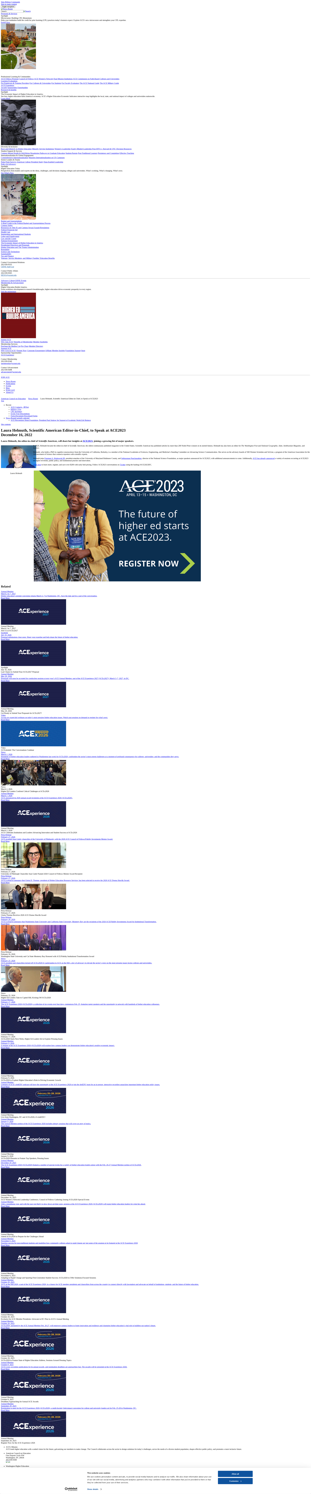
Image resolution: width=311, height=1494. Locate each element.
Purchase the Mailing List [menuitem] (11, 346)
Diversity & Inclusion (9, 147)
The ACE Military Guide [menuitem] (109, 83)
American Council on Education (13, 399)
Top (2, 401)
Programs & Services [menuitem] (9, 14)
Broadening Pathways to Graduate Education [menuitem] (47, 153)
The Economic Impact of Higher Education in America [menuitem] (22, 243)
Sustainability (6, 254)
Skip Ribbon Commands (10, 2)
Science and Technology (10, 252)
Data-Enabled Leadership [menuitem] (53, 162)
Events (8, 386)
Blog (8, 388)
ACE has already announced (264, 458)
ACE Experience (7, 85)
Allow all (235, 1474)
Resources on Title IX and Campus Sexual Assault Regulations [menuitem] (25, 228)
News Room (11, 381)
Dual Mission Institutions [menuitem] (63, 79)
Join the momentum (8, 291)
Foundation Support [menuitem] (73, 351)
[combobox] (12, 11)
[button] (27, 11)
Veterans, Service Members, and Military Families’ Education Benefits (28, 258)
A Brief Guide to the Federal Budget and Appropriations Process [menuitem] (25, 223)
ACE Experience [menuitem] (7, 355)
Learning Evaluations (9, 81)
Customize (233, 1481)
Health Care (5, 232)
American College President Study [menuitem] (30, 162)
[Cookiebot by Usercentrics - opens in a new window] (71, 1489)
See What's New (7, 173)
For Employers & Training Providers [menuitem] (15, 83)
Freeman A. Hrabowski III (54, 458)
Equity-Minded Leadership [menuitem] (81, 149)
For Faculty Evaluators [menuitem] (70, 83)
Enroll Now (5, 22)
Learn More (5, 98)
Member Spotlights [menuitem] (40, 342)
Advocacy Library (8, 281)
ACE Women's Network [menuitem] (43, 79)
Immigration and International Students (16, 234)
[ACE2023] (117, 581)
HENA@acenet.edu (9, 275)
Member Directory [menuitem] (36, 346)
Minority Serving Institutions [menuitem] (43, 149)
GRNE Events (20, 281)
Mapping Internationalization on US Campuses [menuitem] (47, 158)
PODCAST (10, 390)
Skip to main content (9, 4)
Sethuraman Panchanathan (131, 458)
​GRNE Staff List (7, 267)
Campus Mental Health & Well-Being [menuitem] (15, 153)
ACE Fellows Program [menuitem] (10, 79)
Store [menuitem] (83, 351)
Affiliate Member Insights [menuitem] (55, 351)
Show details (92, 1489)
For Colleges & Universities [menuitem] (40, 83)
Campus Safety (7, 225)
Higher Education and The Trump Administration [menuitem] (20, 247)
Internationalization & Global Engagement (17, 155)
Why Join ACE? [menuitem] (7, 342)
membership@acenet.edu (10, 363)
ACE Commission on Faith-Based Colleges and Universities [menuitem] (96, 79)
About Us (9, 392)
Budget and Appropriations (11, 221)
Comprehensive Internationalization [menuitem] (14, 158)
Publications (10, 384)
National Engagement (9, 241)
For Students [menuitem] (56, 83)
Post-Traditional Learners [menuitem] (87, 153)
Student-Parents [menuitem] (71, 153)
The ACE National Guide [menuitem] (89, 83)
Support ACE (6, 348)
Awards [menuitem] (4, 88)
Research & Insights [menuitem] (8, 90)
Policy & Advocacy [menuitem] (8, 164)
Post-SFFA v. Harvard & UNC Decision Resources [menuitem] (112, 149)
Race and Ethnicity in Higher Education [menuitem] (16, 149)
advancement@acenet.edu (11, 372)
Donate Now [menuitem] (22, 351)
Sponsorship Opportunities (11, 353)
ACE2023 (88, 441)
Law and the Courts (8, 239)
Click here (37, 465)
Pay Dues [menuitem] (24, 346)
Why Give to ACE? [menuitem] (8, 351)
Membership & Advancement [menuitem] (12, 283)
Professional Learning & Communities (15, 77)
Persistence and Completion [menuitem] (108, 153)
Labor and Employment (10, 236)
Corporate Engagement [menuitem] (36, 351)
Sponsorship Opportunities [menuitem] (17, 88)
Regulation (5, 249)
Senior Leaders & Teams (10, 160)
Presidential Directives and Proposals (15, 245)
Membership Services (9, 344)
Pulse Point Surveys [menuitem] (8, 162)
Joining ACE (6, 340)
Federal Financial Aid (9, 230)
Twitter (122, 465)
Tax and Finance (7, 256)
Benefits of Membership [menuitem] (23, 342)
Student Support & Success (11, 151)
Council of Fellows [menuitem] (26, 79)
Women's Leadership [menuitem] (63, 149)
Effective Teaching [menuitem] (127, 153)
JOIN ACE (5, 377)
